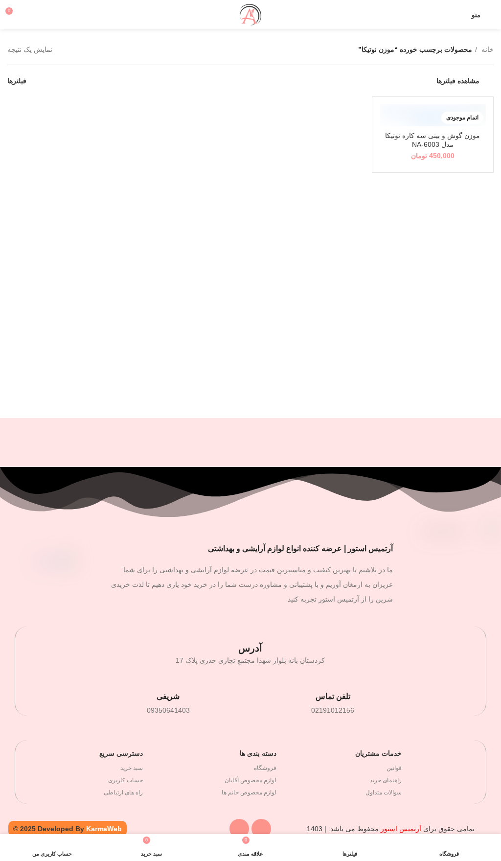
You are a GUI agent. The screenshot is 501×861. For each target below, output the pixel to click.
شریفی (168, 696)
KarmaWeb (104, 829)
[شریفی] (168, 681)
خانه (486, 49)
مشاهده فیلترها (457, 81)
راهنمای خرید (386, 780)
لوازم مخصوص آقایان (250, 780)
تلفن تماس (333, 696)
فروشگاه (265, 768)
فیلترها (16, 81)
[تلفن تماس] (332, 681)
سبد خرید (131, 768)
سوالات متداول (383, 792)
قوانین (394, 768)
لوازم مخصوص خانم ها (249, 792)
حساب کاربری (125, 780)
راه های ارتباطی (123, 792)
